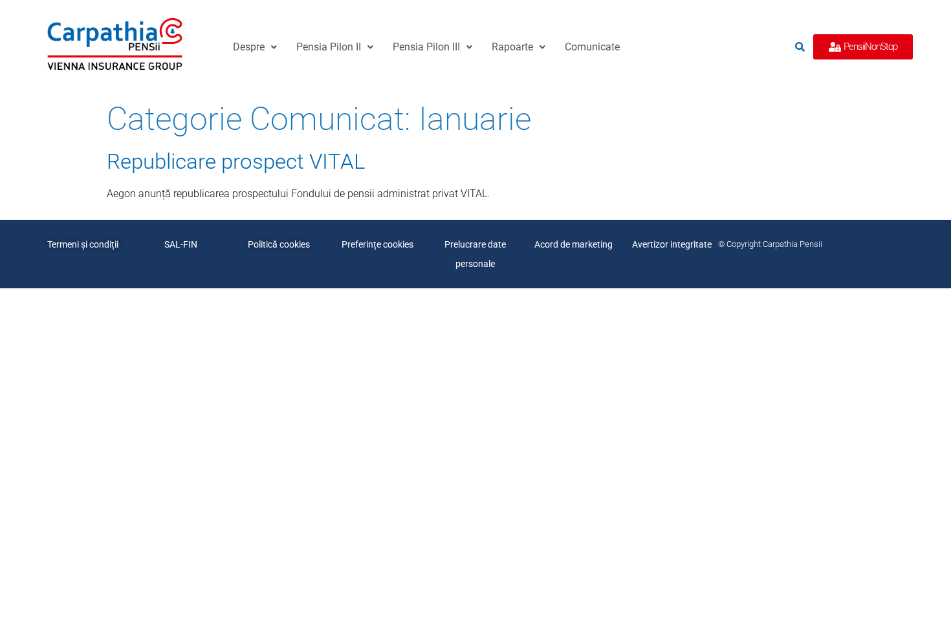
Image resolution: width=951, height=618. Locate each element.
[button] (255, 47)
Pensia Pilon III (426, 47)
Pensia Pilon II (328, 47)
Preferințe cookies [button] (377, 244)
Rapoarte (512, 47)
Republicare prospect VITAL (236, 161)
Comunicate (592, 47)
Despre (249, 47)
